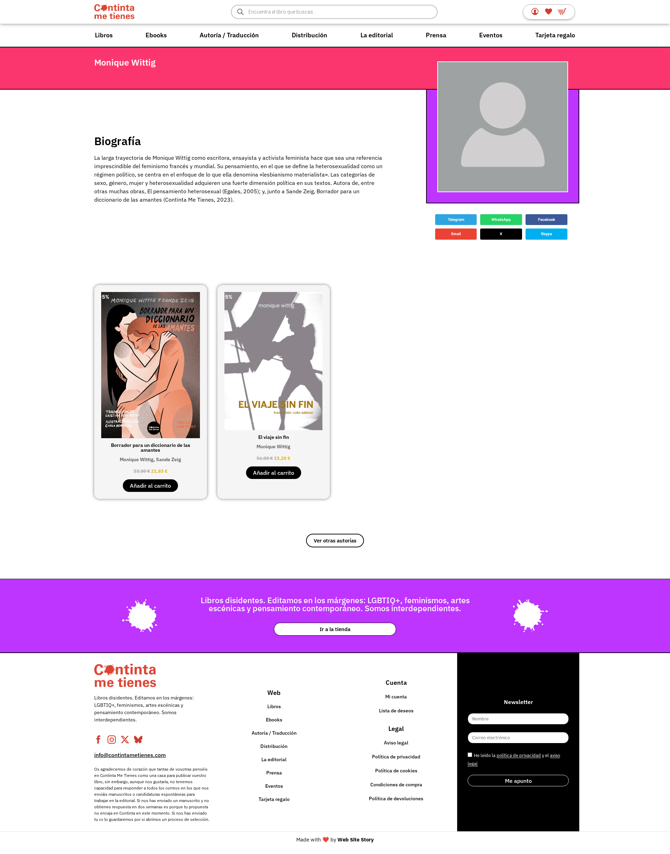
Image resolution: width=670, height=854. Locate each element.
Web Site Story (355, 839)
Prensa (436, 35)
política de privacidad (519, 756)
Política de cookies (396, 770)
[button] (456, 219)
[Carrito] (562, 11)
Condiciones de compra (396, 784)
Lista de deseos (396, 710)
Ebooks (156, 35)
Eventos (490, 35)
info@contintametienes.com (130, 754)
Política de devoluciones (396, 798)
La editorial (376, 35)
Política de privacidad (396, 757)
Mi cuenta (396, 697)
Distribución (309, 35)
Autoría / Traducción (229, 35)
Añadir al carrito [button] (150, 485)
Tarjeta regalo (555, 35)
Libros (104, 35)
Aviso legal (396, 743)
